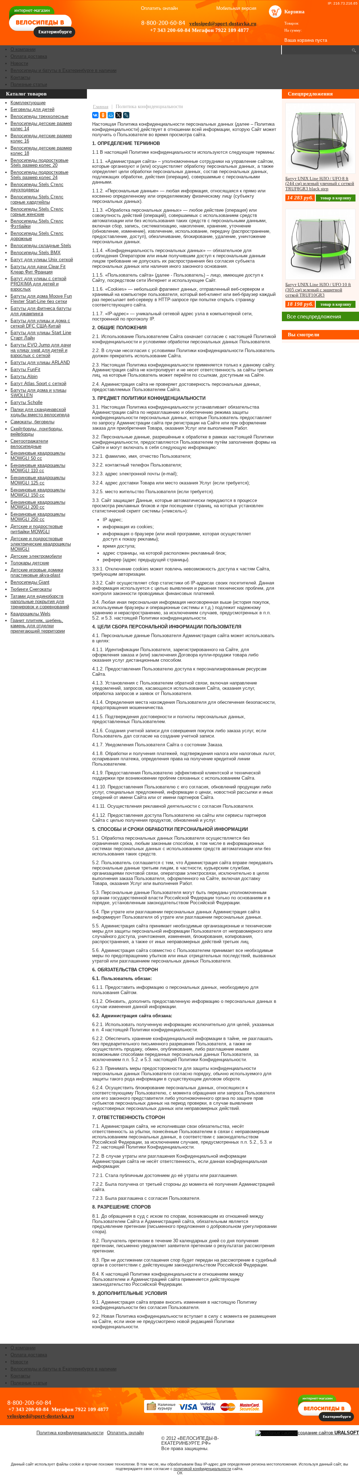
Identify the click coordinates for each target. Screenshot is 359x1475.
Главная (100, 106)
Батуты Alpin (24, 376)
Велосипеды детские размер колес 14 (41, 126)
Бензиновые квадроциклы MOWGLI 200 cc (38, 505)
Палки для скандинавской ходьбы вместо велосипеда (40, 412)
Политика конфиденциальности (69, 1432)
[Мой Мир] (111, 115)
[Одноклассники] (103, 115)
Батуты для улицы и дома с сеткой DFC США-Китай (40, 323)
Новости (19, 63)
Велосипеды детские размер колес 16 (41, 138)
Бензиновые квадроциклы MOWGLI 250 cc (38, 516)
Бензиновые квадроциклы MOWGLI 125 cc (38, 480)
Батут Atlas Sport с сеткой (38, 383)
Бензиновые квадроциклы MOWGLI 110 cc (38, 468)
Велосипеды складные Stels (41, 245)
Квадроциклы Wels (30, 613)
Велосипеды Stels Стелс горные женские (37, 211)
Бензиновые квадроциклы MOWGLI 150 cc (38, 492)
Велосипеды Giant (30, 582)
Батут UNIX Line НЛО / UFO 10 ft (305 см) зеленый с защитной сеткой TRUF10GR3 (318, 290)
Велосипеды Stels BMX (36, 252)
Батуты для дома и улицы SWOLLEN (38, 393)
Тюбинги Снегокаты (31, 589)
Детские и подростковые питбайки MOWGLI (37, 529)
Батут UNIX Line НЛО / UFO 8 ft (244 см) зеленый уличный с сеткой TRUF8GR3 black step (319, 184)
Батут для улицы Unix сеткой (42, 259)
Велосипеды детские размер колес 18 (41, 150)
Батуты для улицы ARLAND (40, 362)
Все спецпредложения (314, 316)
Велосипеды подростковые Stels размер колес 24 (39, 175)
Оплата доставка (29, 56)
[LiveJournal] (126, 115)
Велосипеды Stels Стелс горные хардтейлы (37, 199)
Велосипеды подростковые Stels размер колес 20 (39, 163)
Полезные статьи (29, 84)
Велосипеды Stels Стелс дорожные (37, 236)
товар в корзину (335, 198)
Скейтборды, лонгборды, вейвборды (37, 431)
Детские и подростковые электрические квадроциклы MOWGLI (41, 544)
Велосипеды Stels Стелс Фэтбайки (37, 223)
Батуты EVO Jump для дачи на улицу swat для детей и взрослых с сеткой (41, 350)
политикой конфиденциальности (202, 1469)
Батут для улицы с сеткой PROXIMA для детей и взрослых (38, 284)
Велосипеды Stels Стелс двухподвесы (37, 187)
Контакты (20, 77)
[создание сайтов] (276, 1432)
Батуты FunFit (25, 369)
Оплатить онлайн (159, 8)
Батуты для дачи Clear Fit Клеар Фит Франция (38, 269)
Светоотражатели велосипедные (29, 443)
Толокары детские (30, 562)
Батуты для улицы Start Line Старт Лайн (41, 335)
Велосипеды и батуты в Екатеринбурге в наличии (63, 70)
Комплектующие (28, 102)
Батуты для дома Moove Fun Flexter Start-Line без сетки (41, 298)
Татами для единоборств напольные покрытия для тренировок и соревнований (40, 601)
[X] (118, 115)
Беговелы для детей (32, 109)
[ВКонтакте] (95, 115)
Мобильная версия (236, 8)
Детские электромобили (36, 556)
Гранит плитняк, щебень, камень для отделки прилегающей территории (38, 626)
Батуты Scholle (26, 402)
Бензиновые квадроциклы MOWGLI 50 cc (38, 455)
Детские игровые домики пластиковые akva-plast (37, 572)
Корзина (294, 11)
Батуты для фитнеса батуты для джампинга (41, 311)
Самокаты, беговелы (32, 421)
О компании (23, 49)
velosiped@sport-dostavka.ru (222, 23)
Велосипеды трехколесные (39, 116)
